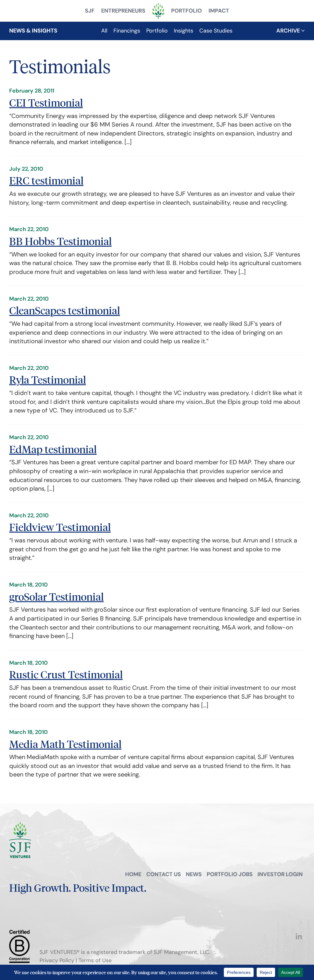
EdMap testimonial (53, 449)
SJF (89, 10)
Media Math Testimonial (65, 744)
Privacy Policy (57, 960)
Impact (219, 10)
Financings (126, 30)
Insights (183, 30)
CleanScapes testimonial (64, 310)
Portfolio (186, 10)
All (104, 30)
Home (133, 874)
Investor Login (280, 874)
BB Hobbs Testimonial (60, 241)
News (194, 874)
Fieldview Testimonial (60, 527)
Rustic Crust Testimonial (66, 674)
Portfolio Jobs (230, 874)
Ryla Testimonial (47, 379)
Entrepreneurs (123, 10)
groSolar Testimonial (56, 596)
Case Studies (215, 30)
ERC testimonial (46, 180)
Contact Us (163, 874)
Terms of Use (95, 960)
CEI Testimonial (46, 102)
